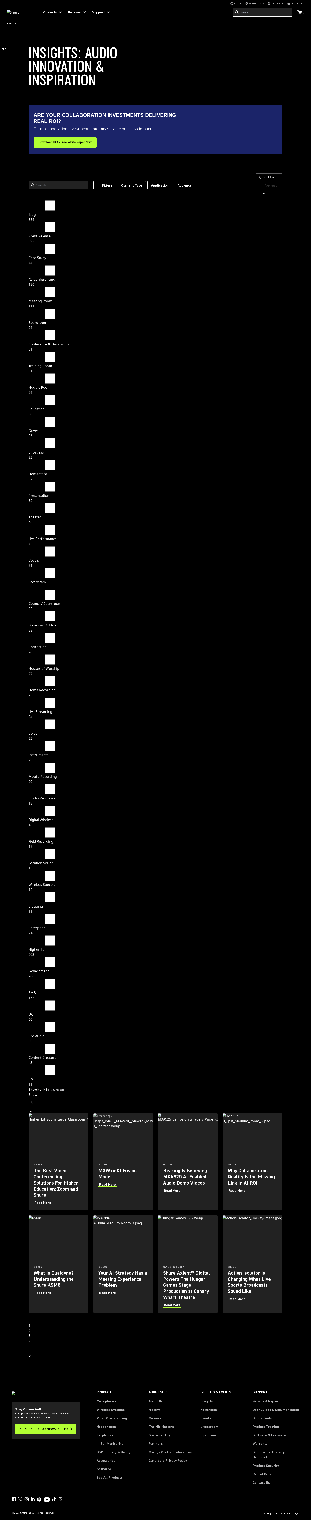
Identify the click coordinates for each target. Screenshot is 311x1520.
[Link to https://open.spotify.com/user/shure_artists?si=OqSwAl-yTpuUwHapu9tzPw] (39, 1499)
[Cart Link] (300, 13)
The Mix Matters (161, 1427)
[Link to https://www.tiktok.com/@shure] (54, 1499)
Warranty (260, 1444)
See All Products (110, 1477)
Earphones (105, 1435)
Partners (156, 1444)
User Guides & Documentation (276, 1410)
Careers (155, 1418)
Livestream (209, 1427)
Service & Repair (265, 1401)
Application (160, 185)
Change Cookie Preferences (170, 1452)
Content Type (131, 185)
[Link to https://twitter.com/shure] (20, 1499)
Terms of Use (282, 1513)
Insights (207, 1401)
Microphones (106, 1401)
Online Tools (262, 1418)
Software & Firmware (269, 1435)
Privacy (267, 1513)
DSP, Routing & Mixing (113, 1452)
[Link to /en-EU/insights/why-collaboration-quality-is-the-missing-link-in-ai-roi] (252, 1161)
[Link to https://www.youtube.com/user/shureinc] (47, 1500)
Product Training (266, 1427)
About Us (156, 1401)
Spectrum (208, 1435)
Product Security (266, 1466)
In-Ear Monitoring (110, 1444)
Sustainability (159, 1435)
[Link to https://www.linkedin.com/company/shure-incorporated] (33, 1499)
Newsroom (209, 1410)
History (154, 1410)
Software (104, 1469)
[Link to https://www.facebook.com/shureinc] (14, 1499)
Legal (296, 1513)
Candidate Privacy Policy (168, 1461)
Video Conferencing (112, 1418)
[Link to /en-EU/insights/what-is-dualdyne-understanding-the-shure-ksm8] (58, 1264)
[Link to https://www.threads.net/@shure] (60, 1499)
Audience (185, 185)
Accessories (106, 1461)
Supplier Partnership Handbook (276, 1454)
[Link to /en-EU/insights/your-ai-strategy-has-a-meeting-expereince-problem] (123, 1264)
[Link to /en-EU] (20, 12)
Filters (107, 185)
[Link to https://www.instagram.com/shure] (26, 1499)
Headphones (106, 1427)
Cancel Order (263, 1474)
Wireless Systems (111, 1410)
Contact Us (261, 1483)
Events (206, 1418)
